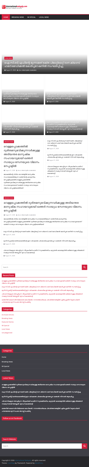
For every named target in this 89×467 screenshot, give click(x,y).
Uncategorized (7, 333)
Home (5, 17)
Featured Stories (8, 322)
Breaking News (18, 17)
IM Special (31, 17)
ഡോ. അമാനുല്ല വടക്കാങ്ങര (27, 70)
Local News (44, 17)
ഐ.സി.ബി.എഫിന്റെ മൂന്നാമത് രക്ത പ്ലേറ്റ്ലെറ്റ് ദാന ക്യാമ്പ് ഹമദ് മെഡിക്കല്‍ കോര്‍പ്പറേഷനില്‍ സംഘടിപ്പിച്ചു (42, 64)
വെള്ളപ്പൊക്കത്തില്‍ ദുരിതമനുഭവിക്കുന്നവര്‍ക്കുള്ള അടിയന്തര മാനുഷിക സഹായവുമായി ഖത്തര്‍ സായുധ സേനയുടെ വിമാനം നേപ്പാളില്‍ (21, 94)
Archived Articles (8, 315)
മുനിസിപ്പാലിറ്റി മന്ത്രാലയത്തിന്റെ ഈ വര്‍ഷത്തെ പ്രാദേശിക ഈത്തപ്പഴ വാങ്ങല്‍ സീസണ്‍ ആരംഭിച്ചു (20, 126)
